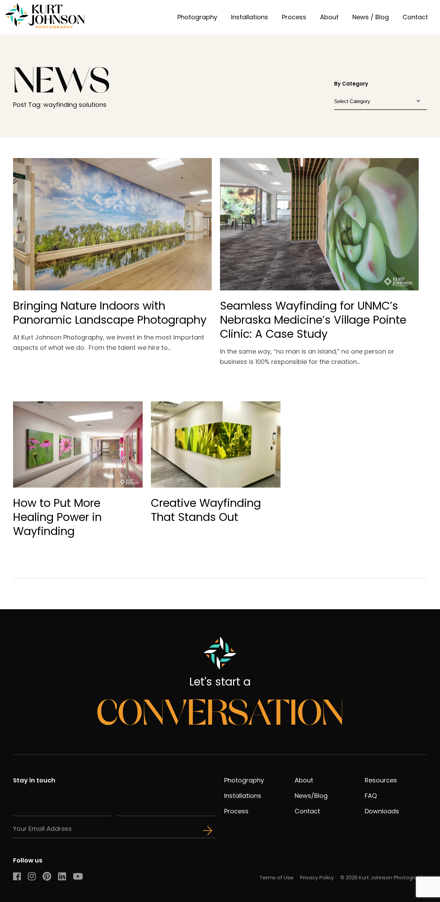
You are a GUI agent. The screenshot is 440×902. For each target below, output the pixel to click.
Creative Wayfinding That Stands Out (206, 510)
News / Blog (370, 17)
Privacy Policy (317, 877)
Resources (381, 780)
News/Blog (311, 795)
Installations (249, 17)
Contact (415, 17)
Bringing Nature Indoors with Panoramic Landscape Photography (110, 312)
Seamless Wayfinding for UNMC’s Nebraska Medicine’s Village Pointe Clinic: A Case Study (313, 320)
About (329, 17)
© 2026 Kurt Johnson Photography (383, 877)
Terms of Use (277, 877)
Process (294, 17)
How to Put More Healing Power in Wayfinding (57, 517)
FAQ (371, 795)
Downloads (382, 811)
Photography (197, 17)
